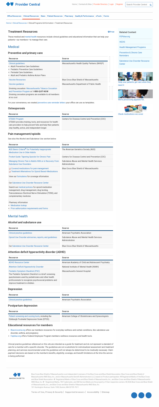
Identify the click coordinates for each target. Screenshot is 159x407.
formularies (22, 176)
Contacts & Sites (85, 4)
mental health (31, 37)
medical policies (26, 187)
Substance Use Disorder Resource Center (30, 183)
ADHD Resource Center (19, 262)
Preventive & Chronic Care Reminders (130, 54)
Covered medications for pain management (30, 168)
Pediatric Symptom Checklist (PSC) (24, 271)
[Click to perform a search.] (150, 5)
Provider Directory (101, 4)
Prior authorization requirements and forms (29, 208)
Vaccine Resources (17, 80)
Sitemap (105, 392)
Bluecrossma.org (18, 330)
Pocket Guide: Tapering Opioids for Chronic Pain (29, 157)
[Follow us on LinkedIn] (149, 395)
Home (74, 4)
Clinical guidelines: (17, 63)
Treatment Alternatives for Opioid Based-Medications (34, 171)
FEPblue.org (124, 36)
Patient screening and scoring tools (24, 316)
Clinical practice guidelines (20, 233)
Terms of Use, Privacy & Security (47, 392)
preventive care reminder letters (51, 102)
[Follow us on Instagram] (141, 395)
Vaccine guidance (16, 84)
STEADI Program (16, 119)
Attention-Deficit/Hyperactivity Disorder (26, 267)
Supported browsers (75, 392)
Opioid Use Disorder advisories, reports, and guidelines (33, 237)
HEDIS (122, 42)
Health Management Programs (132, 47)
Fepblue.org (16, 336)
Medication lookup (19, 205)
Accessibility (93, 392)
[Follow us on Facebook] (134, 395)
